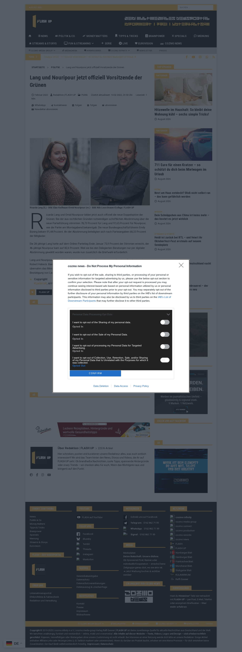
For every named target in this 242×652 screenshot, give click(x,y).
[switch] (165, 322)
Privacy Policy (141, 386)
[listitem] (121, 314)
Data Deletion (101, 386)
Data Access (121, 386)
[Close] (182, 266)
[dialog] (121, 326)
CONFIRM (95, 373)
